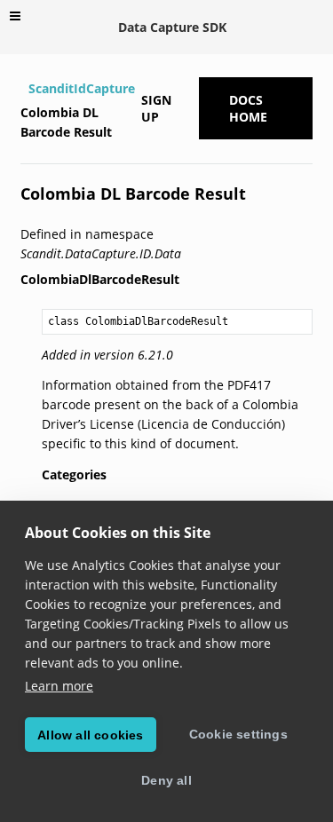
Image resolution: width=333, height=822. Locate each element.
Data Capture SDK (172, 27)
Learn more (59, 685)
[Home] (22, 88)
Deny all (166, 780)
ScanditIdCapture (81, 88)
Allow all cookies (90, 735)
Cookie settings (238, 734)
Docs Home (248, 108)
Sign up (156, 108)
